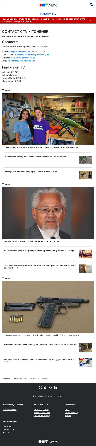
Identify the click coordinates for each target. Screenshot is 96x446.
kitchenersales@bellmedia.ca (21, 60)
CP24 (67, 410)
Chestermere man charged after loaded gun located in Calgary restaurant (41, 335)
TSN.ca (68, 416)
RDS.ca (6, 432)
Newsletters (43, 378)
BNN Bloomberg (71, 413)
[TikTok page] (45, 387)
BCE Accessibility (10, 410)
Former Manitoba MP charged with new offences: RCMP (32, 241)
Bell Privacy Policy (41, 410)
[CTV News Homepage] (48, 5)
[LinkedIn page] (55, 387)
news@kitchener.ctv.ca (19, 51)
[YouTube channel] (50, 387)
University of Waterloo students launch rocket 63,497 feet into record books (41, 147)
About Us (6, 378)
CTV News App (30, 378)
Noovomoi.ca (8, 429)
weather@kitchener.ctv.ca (23, 57)
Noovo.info (7, 426)
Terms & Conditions (42, 413)
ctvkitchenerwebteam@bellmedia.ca (32, 54)
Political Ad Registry (42, 416)
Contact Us (17, 378)
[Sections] (4, 5)
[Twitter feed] (40, 387)
